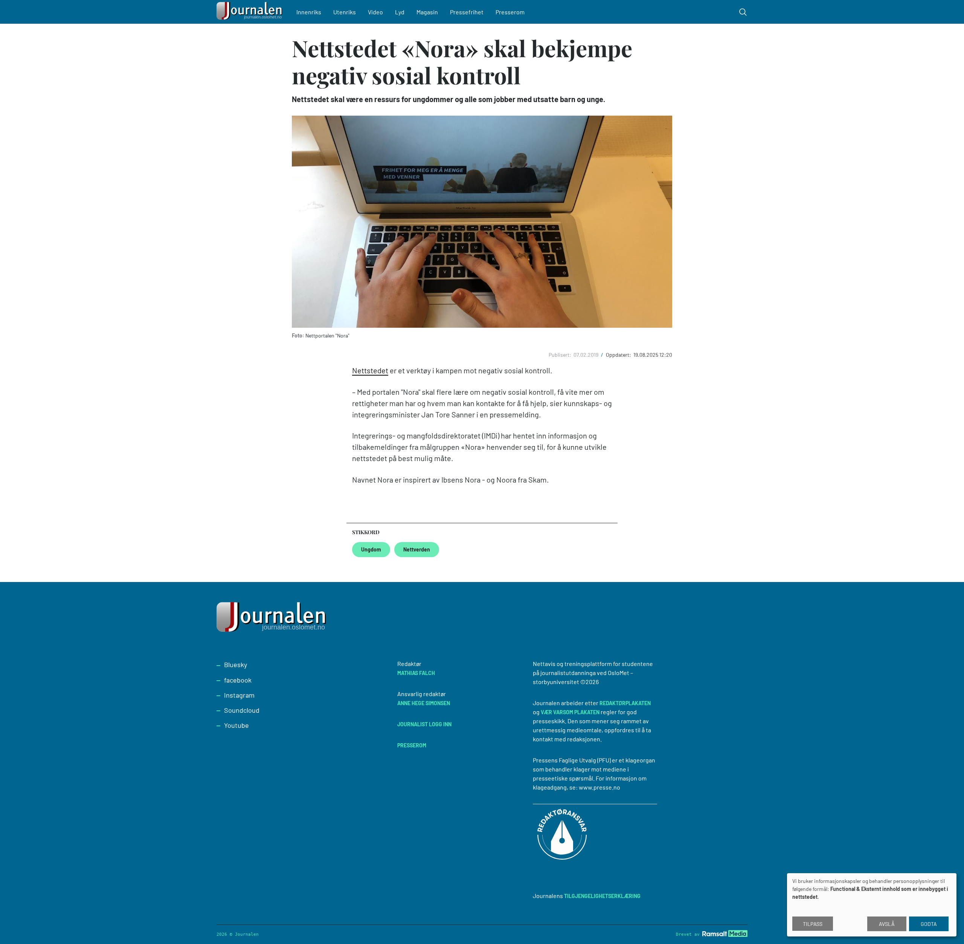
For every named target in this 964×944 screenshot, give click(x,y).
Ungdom (371, 549)
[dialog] (871, 904)
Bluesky (235, 664)
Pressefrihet (467, 11)
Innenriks (308, 11)
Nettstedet (370, 370)
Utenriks (344, 11)
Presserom (510, 11)
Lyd (399, 11)
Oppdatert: (619, 354)
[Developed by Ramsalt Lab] (724, 933)
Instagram (239, 695)
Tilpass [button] (812, 924)
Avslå (887, 924)
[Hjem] (250, 12)
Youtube (236, 725)
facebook (238, 680)
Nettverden (416, 549)
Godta (929, 924)
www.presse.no (599, 787)
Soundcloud (241, 710)
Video (375, 11)
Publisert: (560, 354)
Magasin (427, 11)
